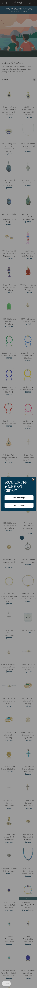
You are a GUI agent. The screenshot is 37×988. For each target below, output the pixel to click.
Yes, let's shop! (19, 497)
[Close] (33, 479)
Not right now (19, 505)
